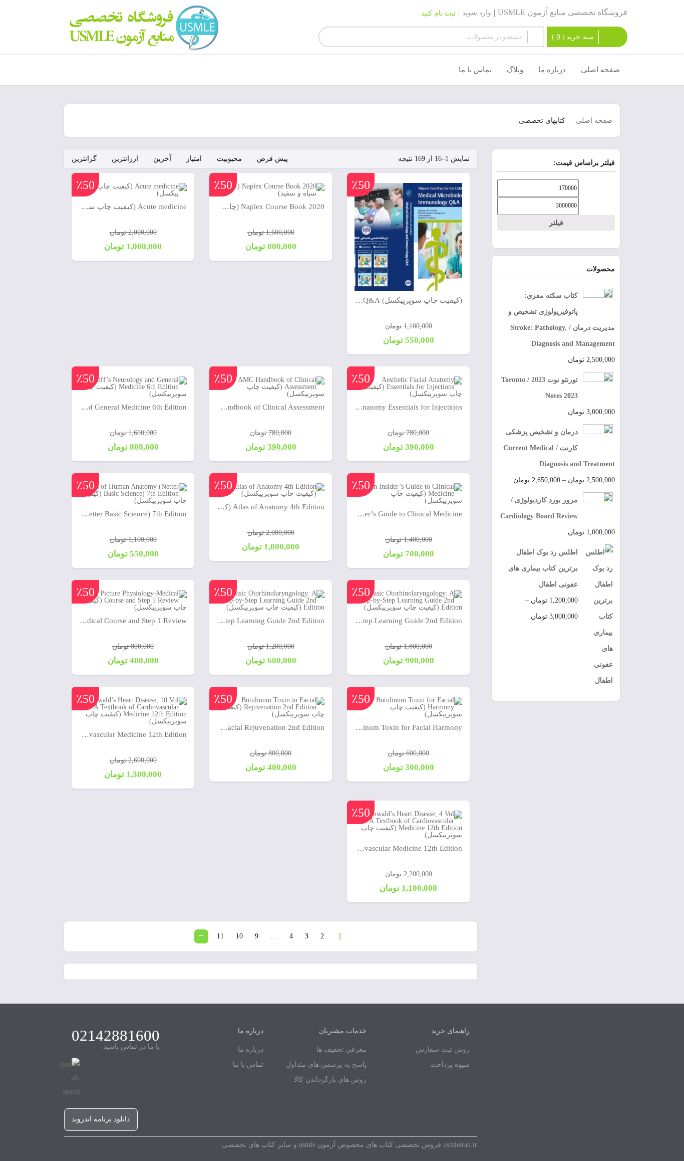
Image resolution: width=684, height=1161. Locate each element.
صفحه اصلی (594, 120)
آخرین (162, 158)
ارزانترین (125, 158)
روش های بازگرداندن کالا (330, 1079)
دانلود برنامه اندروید (101, 1119)
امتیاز (194, 158)
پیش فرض (272, 158)
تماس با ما (248, 1064)
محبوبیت (229, 158)
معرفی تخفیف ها (341, 1049)
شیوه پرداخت (450, 1064)
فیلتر (556, 223)
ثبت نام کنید (438, 13)
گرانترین (84, 158)
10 (239, 936)
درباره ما (250, 1049)
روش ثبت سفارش (443, 1049)
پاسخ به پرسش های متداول (326, 1064)
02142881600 (116, 1035)
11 (220, 936)
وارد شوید (476, 13)
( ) (573, 37)
